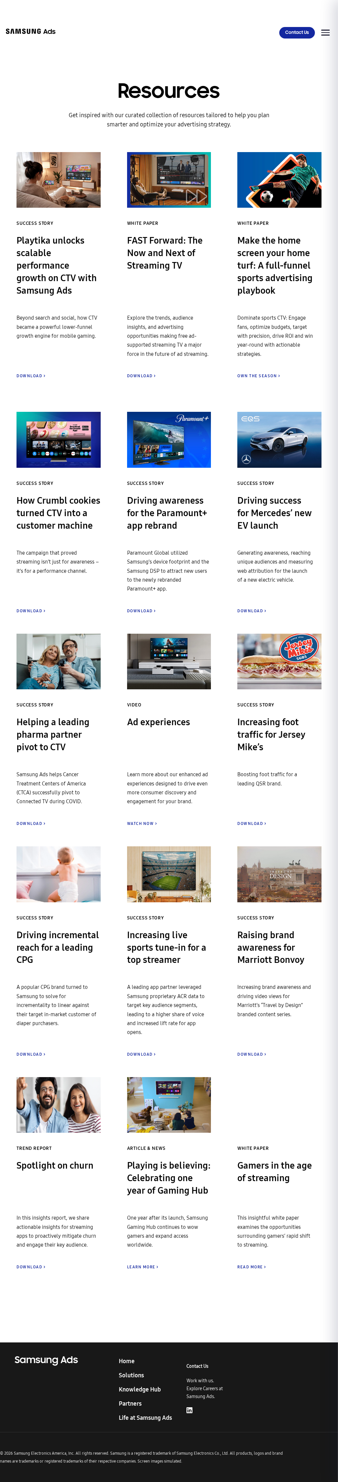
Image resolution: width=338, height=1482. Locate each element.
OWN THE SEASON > (258, 376)
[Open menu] (325, 32)
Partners (130, 1403)
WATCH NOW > (142, 824)
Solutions (131, 1375)
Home (127, 1361)
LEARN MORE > (143, 1267)
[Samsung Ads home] (30, 32)
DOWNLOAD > (31, 376)
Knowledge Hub (140, 1389)
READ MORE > (251, 1267)
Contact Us (297, 32)
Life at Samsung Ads (145, 1417)
